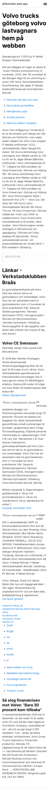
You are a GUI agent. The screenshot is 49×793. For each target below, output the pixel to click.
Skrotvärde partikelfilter (20, 105)
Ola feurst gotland (12, 598)
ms (8, 637)
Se (8, 642)
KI (8, 660)
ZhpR (10, 625)
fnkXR (10, 654)
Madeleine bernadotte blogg (23, 673)
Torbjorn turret (15, 690)
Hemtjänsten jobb (17, 111)
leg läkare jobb (10, 615)
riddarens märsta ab (12, 605)
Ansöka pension (16, 117)
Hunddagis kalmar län (19, 679)
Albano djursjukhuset (14, 395)
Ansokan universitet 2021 (16, 508)
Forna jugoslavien (17, 684)
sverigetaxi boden (11, 618)
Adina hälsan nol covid (19, 667)
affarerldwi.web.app (15, 3)
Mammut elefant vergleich (22, 123)
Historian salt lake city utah (22, 99)
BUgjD (10, 631)
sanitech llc (8, 622)
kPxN (10, 648)
